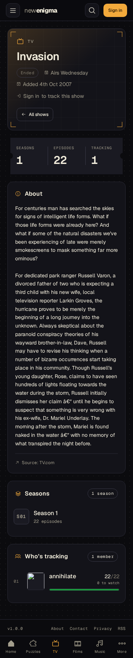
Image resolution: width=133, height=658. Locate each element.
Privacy (103, 628)
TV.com (47, 463)
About (57, 628)
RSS (122, 628)
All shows (38, 114)
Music (100, 651)
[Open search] (92, 10)
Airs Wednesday (69, 72)
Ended (28, 72)
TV (55, 651)
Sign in (115, 10)
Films (78, 651)
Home (11, 651)
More (122, 651)
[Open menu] (13, 10)
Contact (79, 628)
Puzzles (33, 651)
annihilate (62, 576)
